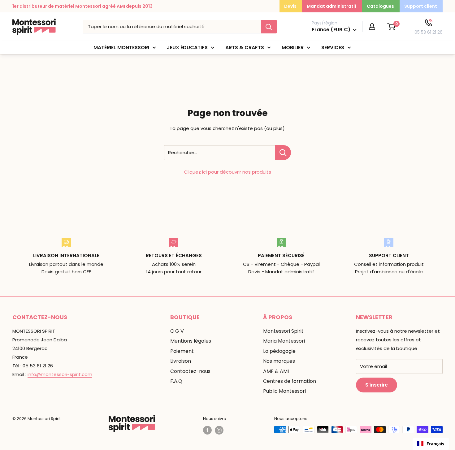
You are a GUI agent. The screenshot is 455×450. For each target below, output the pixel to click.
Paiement (182, 351)
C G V (177, 331)
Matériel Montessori (121, 47)
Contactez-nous (190, 371)
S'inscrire (376, 385)
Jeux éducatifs (187, 47)
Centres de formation (289, 381)
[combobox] (431, 444)
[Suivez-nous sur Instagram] (219, 430)
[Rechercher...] (283, 152)
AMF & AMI (276, 371)
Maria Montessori (284, 340)
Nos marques (279, 361)
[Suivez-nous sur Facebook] (207, 430)
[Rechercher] (269, 26)
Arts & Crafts (244, 47)
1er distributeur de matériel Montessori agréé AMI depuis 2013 (82, 6)
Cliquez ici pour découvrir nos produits (227, 172)
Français (435, 444)
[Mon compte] (372, 26)
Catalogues (380, 6)
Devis (290, 6)
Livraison (180, 361)
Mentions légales (190, 340)
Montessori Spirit (283, 331)
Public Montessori (284, 391)
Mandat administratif (332, 6)
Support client (420, 6)
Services (332, 47)
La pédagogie (279, 351)
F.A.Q (176, 381)
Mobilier (293, 47)
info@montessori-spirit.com (60, 374)
